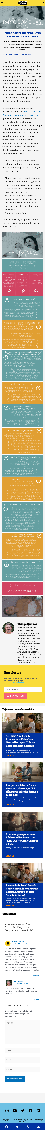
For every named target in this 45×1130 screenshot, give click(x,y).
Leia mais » (11, 756)
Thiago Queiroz (18, 981)
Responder (36, 976)
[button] (43, 3)
